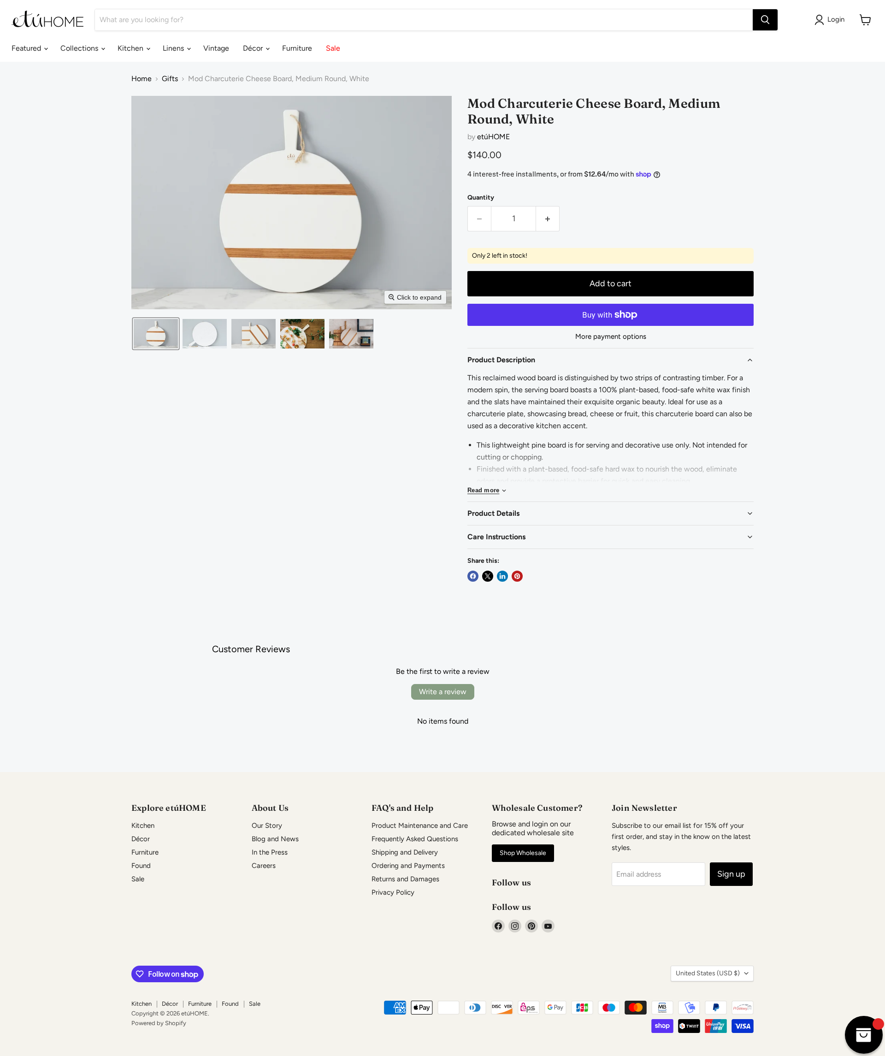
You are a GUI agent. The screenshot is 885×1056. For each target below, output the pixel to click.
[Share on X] (487, 576)
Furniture (297, 48)
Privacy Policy (393, 892)
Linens (174, 48)
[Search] (765, 19)
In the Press (270, 852)
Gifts (170, 79)
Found (141, 865)
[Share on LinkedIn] (502, 576)
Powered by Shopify (158, 1023)
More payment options (610, 337)
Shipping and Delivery (405, 852)
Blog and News (275, 839)
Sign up (731, 874)
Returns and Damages (405, 879)
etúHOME (493, 136)
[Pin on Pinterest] (517, 576)
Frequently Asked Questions (415, 839)
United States (708, 973)
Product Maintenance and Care (420, 825)
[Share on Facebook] (472, 576)
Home (141, 79)
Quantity (480, 197)
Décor (254, 48)
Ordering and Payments (408, 865)
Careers (264, 865)
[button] (156, 333)
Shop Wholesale (523, 853)
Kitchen (131, 48)
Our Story (267, 825)
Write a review (442, 691)
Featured (27, 48)
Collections (80, 48)
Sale (333, 48)
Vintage (216, 48)
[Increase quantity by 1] (548, 218)
